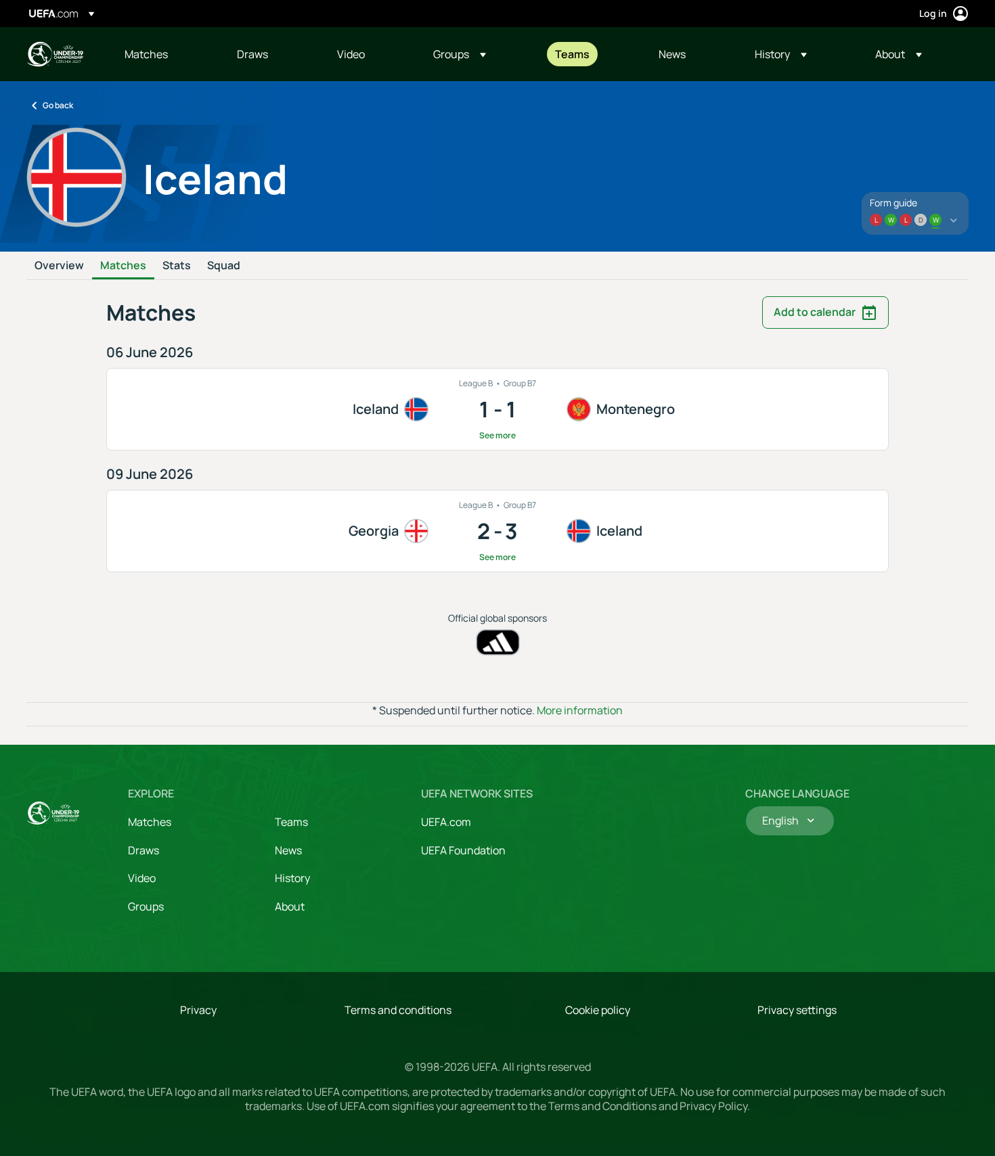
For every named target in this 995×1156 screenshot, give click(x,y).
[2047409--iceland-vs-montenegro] (497, 409)
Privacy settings (797, 1009)
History (292, 878)
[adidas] (498, 642)
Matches (123, 266)
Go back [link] (58, 105)
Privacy (198, 1009)
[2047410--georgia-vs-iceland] (497, 531)
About (290, 906)
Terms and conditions (398, 1009)
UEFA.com (446, 821)
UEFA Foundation (463, 850)
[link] (146, 54)
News (288, 850)
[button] (459, 54)
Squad (223, 266)
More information (580, 710)
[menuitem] (164, 54)
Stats (176, 266)
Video (142, 878)
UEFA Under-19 (54, 54)
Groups (146, 906)
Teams (291, 821)
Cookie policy (597, 1009)
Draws (143, 850)
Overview (59, 266)
